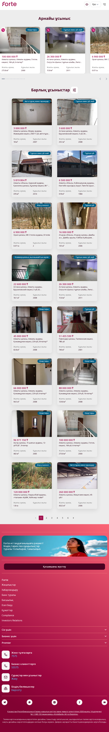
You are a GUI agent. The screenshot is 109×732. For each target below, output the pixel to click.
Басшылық (7, 600)
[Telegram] (4, 702)
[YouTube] (104, 702)
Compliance (8, 615)
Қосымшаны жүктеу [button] (54, 566)
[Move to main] (9, 4)
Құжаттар (7, 610)
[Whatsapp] (29, 702)
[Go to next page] (73, 518)
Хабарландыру (10, 589)
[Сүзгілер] (74, 90)
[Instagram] (54, 702)
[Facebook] (79, 702)
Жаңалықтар (9, 584)
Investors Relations (12, 620)
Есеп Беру (7, 605)
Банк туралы (9, 595)
